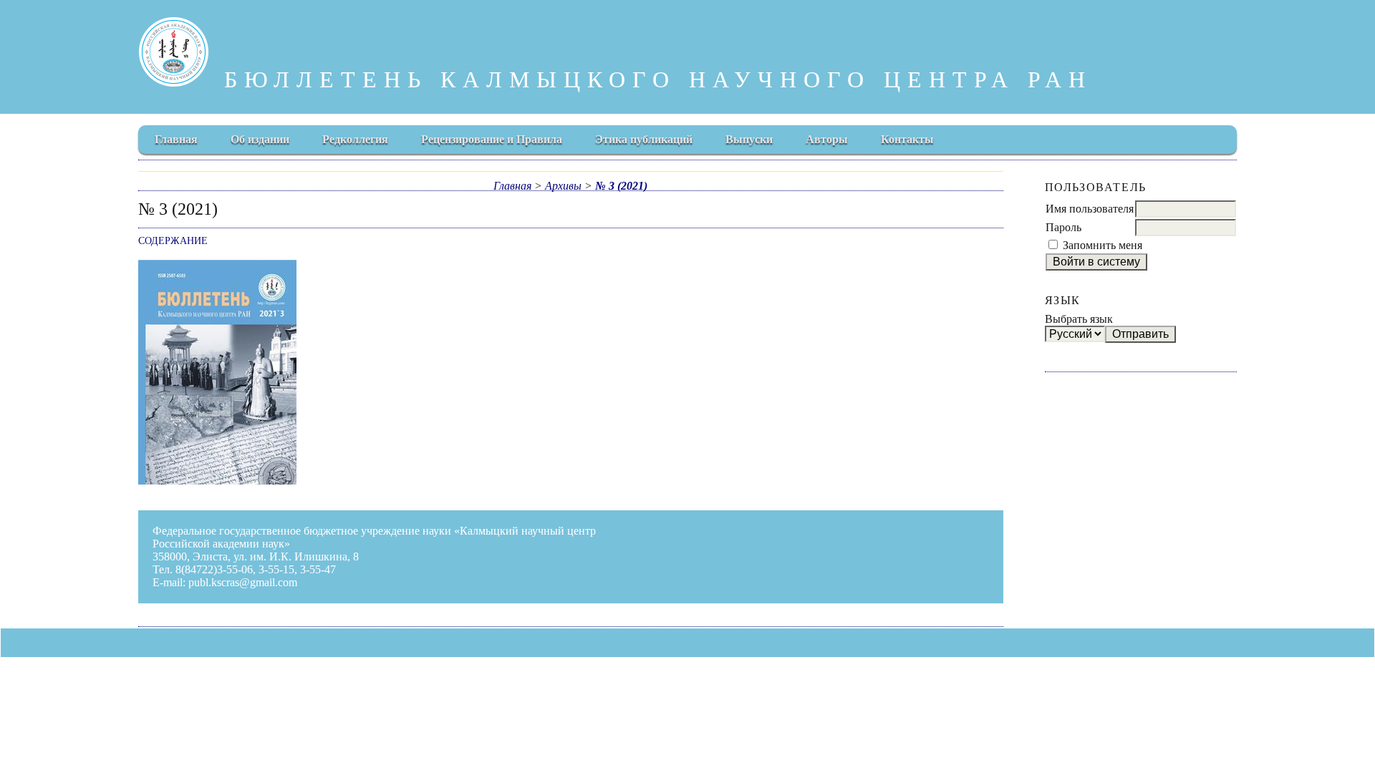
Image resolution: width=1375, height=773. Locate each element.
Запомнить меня (1102, 245)
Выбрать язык (1079, 319)
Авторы (827, 139)
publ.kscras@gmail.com (242, 582)
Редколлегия (355, 139)
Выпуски (749, 139)
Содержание (173, 240)
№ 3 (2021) (621, 186)
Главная (176, 139)
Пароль (1063, 227)
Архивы (563, 186)
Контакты (907, 139)
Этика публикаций (644, 139)
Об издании (260, 139)
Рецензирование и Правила (491, 139)
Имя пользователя (1090, 209)
